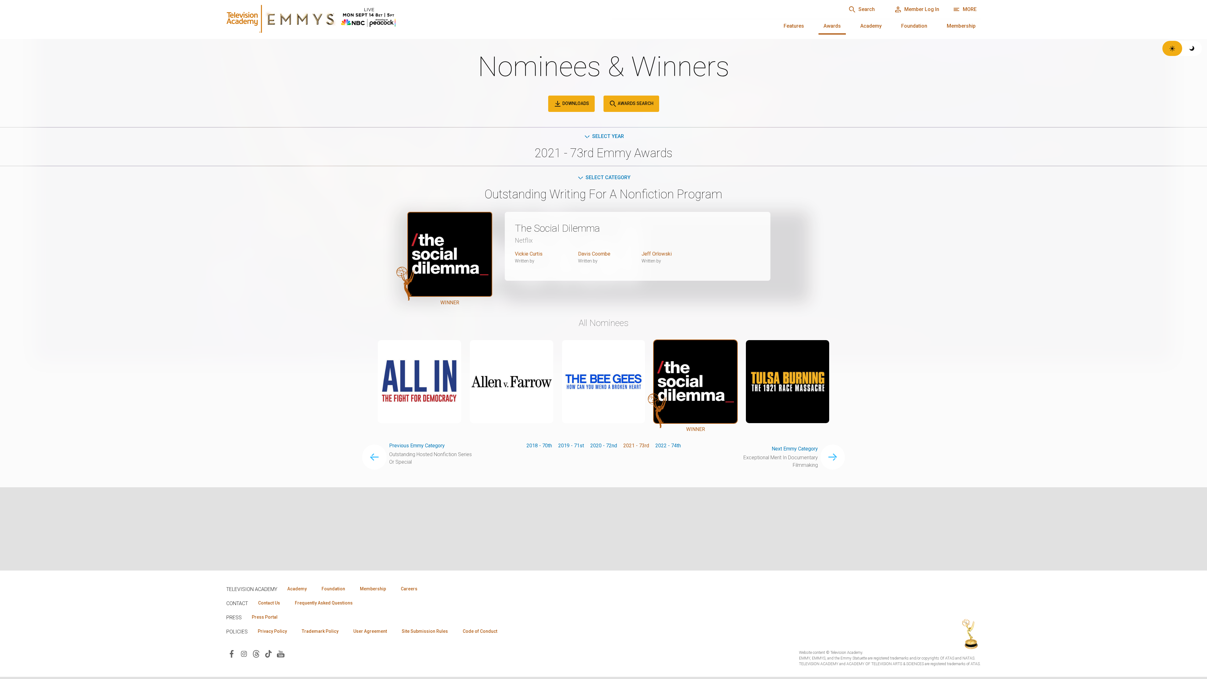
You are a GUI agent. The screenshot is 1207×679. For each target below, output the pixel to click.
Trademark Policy (320, 631)
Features (794, 26)
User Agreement (370, 631)
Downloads (575, 103)
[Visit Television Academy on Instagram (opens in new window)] (244, 653)
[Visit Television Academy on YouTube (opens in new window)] (280, 653)
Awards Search (635, 103)
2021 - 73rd (636, 446)
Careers (409, 588)
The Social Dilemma (557, 228)
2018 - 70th (539, 446)
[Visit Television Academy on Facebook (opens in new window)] (231, 653)
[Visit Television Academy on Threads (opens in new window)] (256, 653)
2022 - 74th (668, 446)
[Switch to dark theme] (1192, 48)
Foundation (914, 26)
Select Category (608, 177)
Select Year (608, 136)
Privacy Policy (272, 631)
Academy (871, 26)
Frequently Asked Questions (324, 602)
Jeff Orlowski (657, 254)
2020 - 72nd (603, 446)
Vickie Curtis (529, 254)
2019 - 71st (571, 446)
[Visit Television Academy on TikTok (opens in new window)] (268, 653)
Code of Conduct (480, 631)
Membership (961, 26)
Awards (832, 26)
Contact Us (269, 602)
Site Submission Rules (425, 631)
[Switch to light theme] (1172, 48)
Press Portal (265, 617)
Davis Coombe (594, 254)
